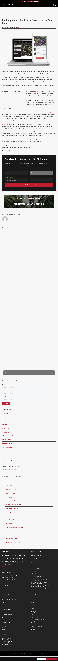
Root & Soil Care (10, 523)
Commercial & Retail (36, 558)
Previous (47, 13)
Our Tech (4, 626)
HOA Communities (36, 555)
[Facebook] (3, 585)
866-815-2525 (12, 469)
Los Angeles (34, 621)
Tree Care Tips (7, 439)
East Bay (33, 599)
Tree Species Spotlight (9, 443)
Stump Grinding (35, 574)
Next (53, 13)
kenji (5, 27)
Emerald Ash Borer (11, 519)
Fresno (32, 608)
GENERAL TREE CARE (11, 489)
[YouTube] (7, 585)
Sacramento (34, 604)
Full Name (8, 170)
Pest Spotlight (7, 432)
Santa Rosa (34, 612)
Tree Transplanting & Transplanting (41, 577)
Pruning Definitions (7, 639)
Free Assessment (51, 659)
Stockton (33, 614)
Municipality (34, 559)
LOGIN (25, 1)
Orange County (35, 622)
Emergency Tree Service (12, 508)
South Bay (33, 602)
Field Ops (6, 424)
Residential (34, 561)
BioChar (4, 616)
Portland (33, 629)
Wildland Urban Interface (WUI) (15, 542)
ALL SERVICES (9, 485)
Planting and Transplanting (14, 504)
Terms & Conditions (7, 644)
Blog (19, 27)
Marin (32, 605)
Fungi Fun (6, 428)
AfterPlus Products (7, 614)
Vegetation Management (13, 538)
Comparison (5, 604)
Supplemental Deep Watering (14, 527)
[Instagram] (5, 585)
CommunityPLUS (7, 601)
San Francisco (34, 615)
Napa (32, 607)
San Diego (33, 624)
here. (10, 150)
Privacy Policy (6, 642)
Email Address (9, 177)
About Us (4, 598)
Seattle (33, 627)
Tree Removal (10, 497)
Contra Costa (34, 617)
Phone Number (34, 170)
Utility (32, 562)
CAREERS (21, 1)
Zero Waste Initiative (8, 613)
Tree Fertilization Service (38, 580)
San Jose (33, 609)
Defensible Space (11, 534)
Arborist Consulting (10, 546)
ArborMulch (5, 617)
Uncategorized (7, 447)
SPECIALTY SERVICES (11, 531)
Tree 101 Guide (6, 638)
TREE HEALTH (9, 512)
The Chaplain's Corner (9, 435)
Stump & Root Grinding (12, 501)
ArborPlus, (47, 112)
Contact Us (5, 602)
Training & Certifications (9, 599)
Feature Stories (7, 420)
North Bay (33, 601)
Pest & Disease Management (39, 579)
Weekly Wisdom (8, 451)
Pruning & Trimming (11, 493)
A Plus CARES (7, 413)
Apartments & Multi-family (38, 557)
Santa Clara (34, 611)
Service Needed (34, 177)
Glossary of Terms (7, 641)
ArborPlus (37, 91)
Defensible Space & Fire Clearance (40, 585)
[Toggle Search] (53, 5)
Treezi (4, 629)
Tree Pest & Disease (11, 516)
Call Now (42, 659)
